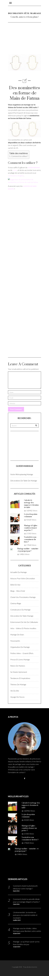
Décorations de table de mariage (23, 480)
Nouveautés (15, 641)
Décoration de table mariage (21, 616)
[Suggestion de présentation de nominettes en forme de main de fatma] (24, 180)
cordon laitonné (34, 167)
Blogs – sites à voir (17, 591)
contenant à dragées (16, 175)
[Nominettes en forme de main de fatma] (24, 129)
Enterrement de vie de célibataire (24, 622)
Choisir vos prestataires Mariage (23, 597)
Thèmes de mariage (18, 684)
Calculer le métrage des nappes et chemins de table (31, 805)
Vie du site (14, 691)
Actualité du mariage (18, 572)
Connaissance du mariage (20, 610)
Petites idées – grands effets (21, 653)
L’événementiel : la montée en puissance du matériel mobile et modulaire (25, 915)
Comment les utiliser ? (19, 156)
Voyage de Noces (17, 697)
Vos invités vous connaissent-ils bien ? (30, 539)
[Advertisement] (24, 40)
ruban (15, 170)
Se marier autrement (18, 672)
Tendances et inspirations (20, 678)
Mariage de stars (17, 634)
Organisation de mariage (20, 647)
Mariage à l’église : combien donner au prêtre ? (31, 528)
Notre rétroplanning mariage (21, 474)
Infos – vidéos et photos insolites (23, 628)
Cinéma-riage (15, 603)
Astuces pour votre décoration (22, 578)
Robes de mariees (17, 666)
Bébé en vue (15, 585)
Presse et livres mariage (20, 659)
